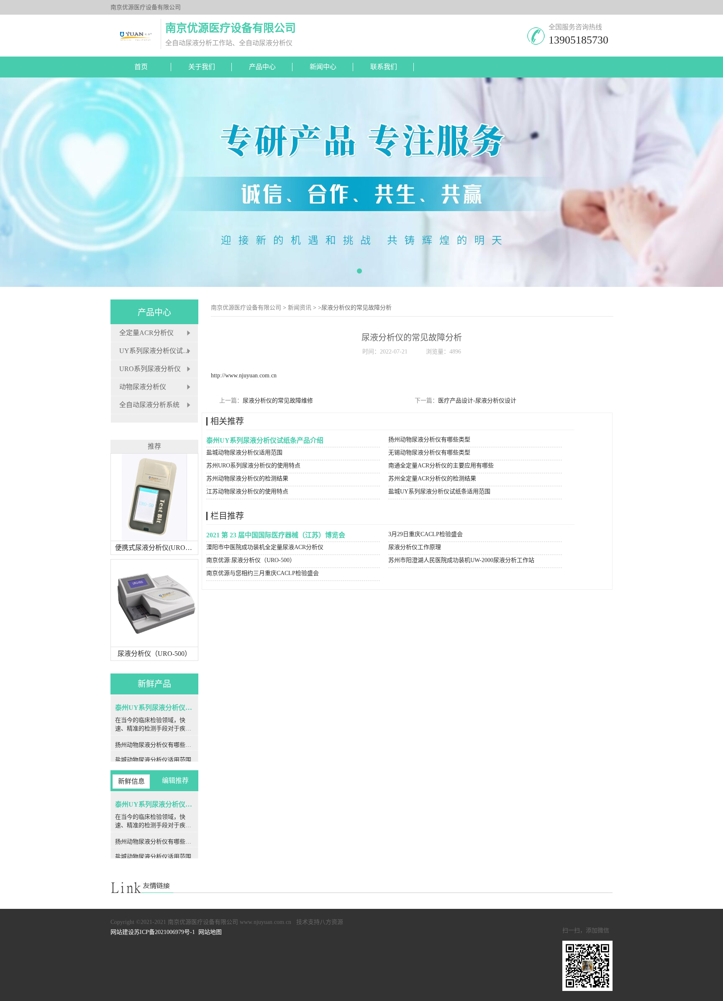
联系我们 (383, 66)
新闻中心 (323, 66)
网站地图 (210, 932)
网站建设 (122, 932)
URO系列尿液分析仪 (150, 368)
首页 (141, 66)
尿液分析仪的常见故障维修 (278, 400)
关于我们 (201, 66)
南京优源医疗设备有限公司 (246, 307)
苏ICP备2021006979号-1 (164, 932)
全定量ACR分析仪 (146, 332)
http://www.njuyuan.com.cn (244, 375)
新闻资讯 (299, 307)
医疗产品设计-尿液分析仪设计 (477, 400)
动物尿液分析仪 (142, 386)
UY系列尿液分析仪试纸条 (157, 350)
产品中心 (262, 66)
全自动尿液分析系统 (149, 404)
